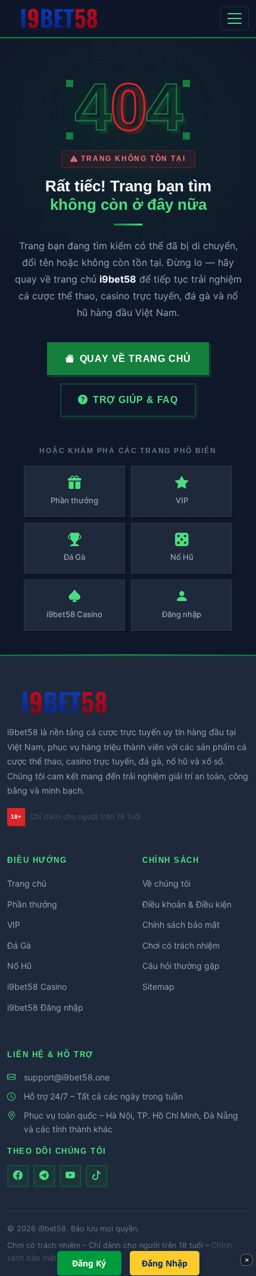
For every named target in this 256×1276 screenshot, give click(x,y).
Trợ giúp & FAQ (135, 400)
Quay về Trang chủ (136, 359)
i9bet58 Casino (37, 986)
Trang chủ (26, 883)
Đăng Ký (89, 1263)
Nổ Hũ (19, 966)
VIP (13, 924)
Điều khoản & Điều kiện (187, 904)
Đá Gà (19, 945)
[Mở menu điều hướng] (234, 18)
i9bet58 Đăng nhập (45, 1007)
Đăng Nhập (165, 1263)
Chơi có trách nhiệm (181, 945)
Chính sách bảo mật (181, 924)
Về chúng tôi (166, 883)
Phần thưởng (32, 904)
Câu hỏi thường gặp (181, 966)
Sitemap (158, 986)
